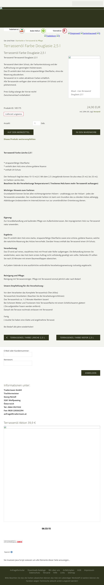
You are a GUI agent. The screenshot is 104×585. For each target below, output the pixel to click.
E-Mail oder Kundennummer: (16, 350)
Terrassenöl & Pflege (34, 41)
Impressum (89, 570)
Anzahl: (7, 123)
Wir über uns (54, 570)
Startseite (19, 41)
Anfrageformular (17, 570)
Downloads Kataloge (37, 570)
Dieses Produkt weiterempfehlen (20, 139)
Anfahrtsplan (68, 570)
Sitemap (71, 572)
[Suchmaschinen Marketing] (8, 552)
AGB (79, 570)
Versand (96, 112)
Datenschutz (34, 572)
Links (62, 572)
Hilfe (55, 572)
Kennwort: (8, 359)
